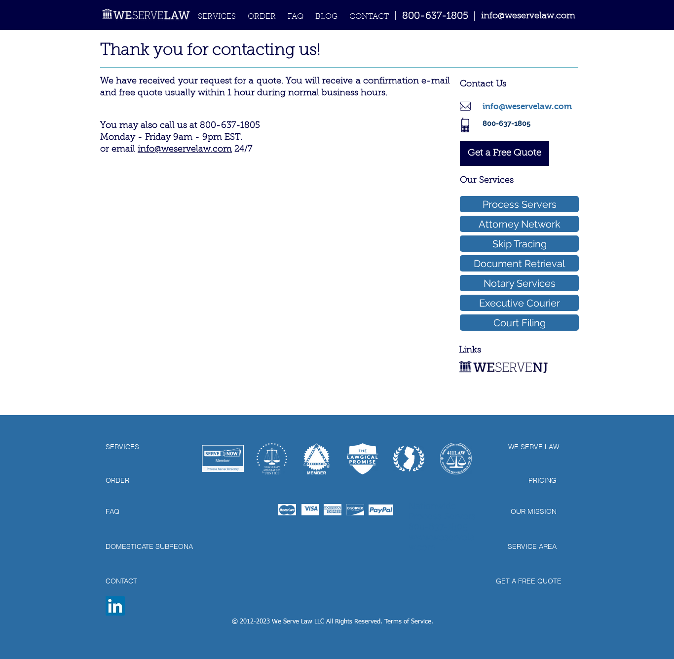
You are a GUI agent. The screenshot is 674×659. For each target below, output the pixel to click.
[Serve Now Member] (223, 458)
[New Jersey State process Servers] (408, 458)
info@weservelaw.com (185, 149)
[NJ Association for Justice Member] (272, 458)
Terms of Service (407, 622)
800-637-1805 (435, 16)
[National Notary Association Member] (316, 458)
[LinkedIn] (115, 606)
